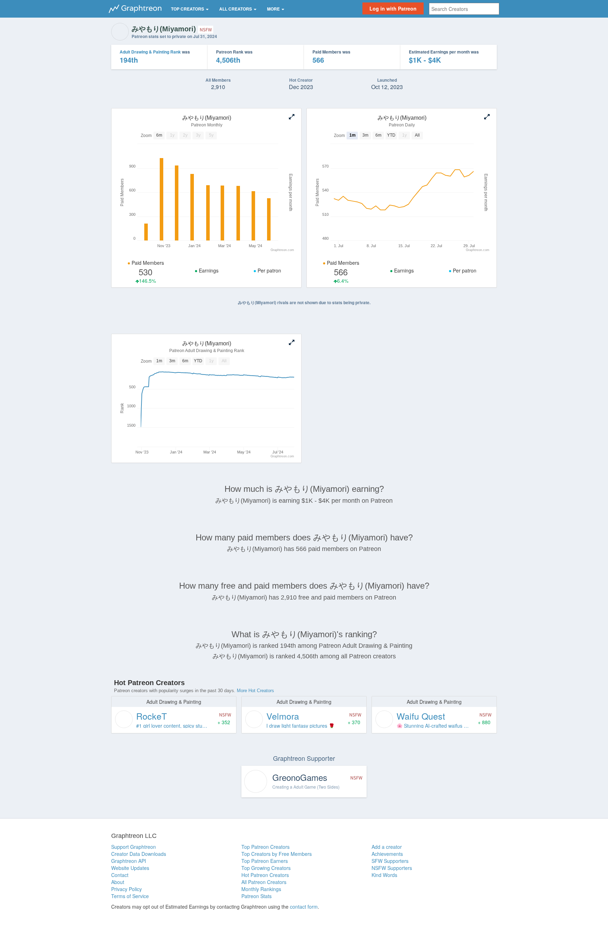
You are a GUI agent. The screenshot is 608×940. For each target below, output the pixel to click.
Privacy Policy (126, 888)
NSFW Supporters (392, 867)
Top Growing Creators (266, 867)
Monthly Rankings (261, 888)
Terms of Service (130, 896)
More (274, 9)
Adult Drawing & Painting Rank (150, 52)
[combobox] (464, 9)
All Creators (236, 9)
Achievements (387, 853)
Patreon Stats (256, 896)
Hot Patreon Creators (265, 874)
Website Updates (130, 867)
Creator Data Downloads (138, 853)
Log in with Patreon (393, 8)
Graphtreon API (128, 860)
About (117, 881)
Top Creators (188, 9)
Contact (119, 874)
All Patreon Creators (263, 881)
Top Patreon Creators (265, 846)
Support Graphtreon (133, 846)
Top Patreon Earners (264, 860)
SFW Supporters (390, 860)
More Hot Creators (255, 690)
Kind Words (384, 874)
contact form (304, 906)
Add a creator (387, 846)
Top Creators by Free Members (276, 853)
